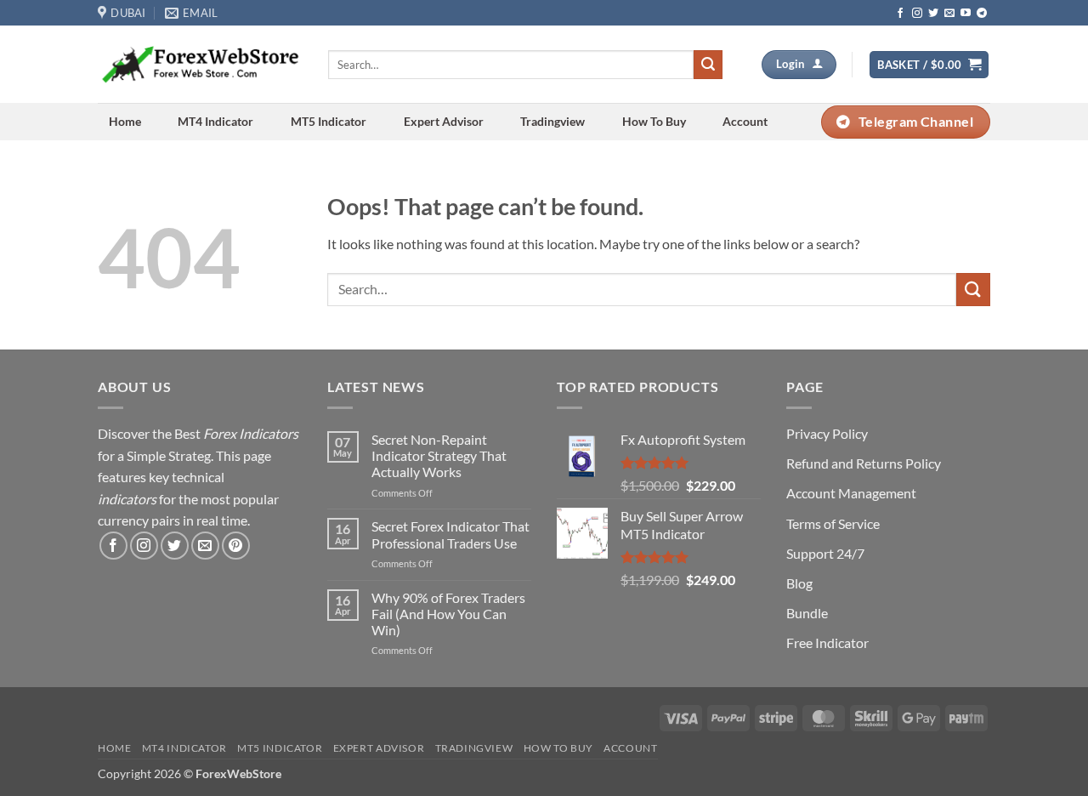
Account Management (851, 493)
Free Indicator (827, 642)
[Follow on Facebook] (900, 14)
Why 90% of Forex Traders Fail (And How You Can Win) (448, 613)
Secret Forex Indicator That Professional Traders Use (450, 534)
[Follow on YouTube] (965, 14)
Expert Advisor (444, 121)
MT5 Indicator (328, 121)
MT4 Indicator (215, 121)
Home (125, 121)
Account (745, 121)
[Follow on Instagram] (917, 14)
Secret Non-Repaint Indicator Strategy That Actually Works (439, 455)
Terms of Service (833, 523)
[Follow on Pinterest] (236, 546)
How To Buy (654, 121)
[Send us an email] (949, 14)
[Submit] (708, 64)
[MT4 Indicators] (200, 64)
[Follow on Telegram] (982, 14)
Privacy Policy (827, 433)
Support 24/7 (825, 553)
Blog (799, 583)
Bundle (807, 613)
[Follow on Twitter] (933, 14)
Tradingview (552, 121)
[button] (929, 65)
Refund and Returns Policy (863, 463)
